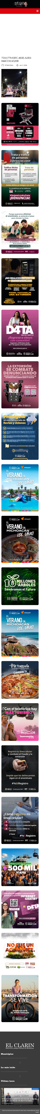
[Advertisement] (20, 35)
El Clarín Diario (9, 65)
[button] (37, 11)
